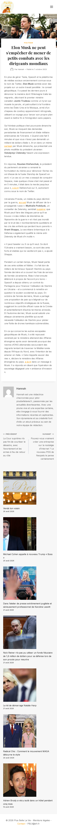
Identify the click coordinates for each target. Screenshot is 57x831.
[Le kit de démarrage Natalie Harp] (28, 685)
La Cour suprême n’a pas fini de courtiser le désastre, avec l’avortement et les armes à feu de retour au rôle (14, 445)
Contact (21, 823)
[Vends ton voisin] (28, 488)
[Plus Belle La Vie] (7, 7)
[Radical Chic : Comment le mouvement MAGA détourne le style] (28, 731)
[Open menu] (53, 6)
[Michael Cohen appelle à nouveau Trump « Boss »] (28, 533)
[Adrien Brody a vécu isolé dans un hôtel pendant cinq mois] (28, 780)
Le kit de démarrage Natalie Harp (19, 705)
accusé (22, 202)
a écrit (15, 188)
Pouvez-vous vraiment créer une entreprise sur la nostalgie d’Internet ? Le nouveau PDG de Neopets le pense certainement (42, 446)
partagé (8, 146)
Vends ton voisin (11, 508)
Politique (28, 43)
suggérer (41, 209)
